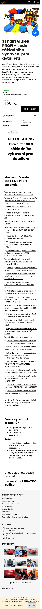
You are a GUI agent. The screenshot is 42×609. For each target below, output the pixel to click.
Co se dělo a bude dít (10, 504)
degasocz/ (10, 538)
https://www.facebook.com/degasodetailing (23, 534)
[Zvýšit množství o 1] (17, 109)
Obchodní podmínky (10, 514)
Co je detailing (7, 506)
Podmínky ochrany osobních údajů (15, 517)
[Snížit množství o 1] (6, 109)
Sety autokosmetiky (26, 122)
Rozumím (32, 605)
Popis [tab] (7, 132)
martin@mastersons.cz (15, 528)
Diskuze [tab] (14, 132)
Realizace (6, 512)
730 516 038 (10, 530)
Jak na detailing (8, 509)
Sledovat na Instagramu (22, 583)
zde (25, 605)
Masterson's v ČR (8, 501)
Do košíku (31, 109)
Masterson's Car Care (19, 95)
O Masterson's (7, 499)
